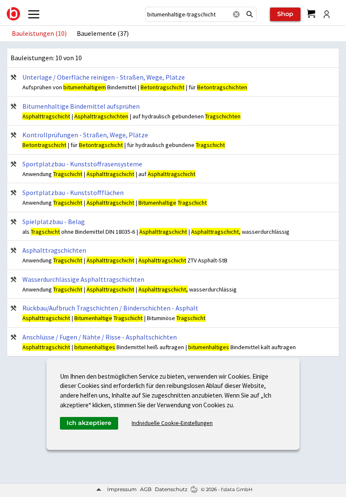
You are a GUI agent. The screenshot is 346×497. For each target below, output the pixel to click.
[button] (249, 14)
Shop (285, 14)
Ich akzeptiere (89, 423)
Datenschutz (171, 489)
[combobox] (187, 14)
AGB (145, 489)
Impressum (122, 489)
